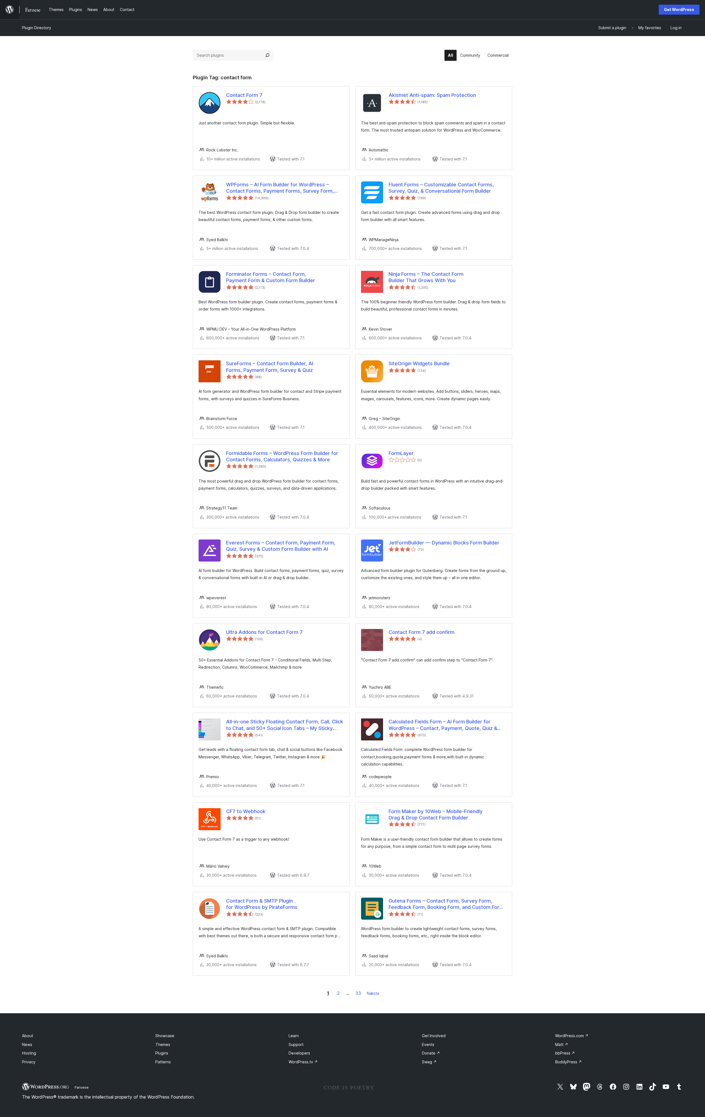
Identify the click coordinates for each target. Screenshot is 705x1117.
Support (296, 1044)
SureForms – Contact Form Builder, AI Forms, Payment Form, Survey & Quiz (269, 367)
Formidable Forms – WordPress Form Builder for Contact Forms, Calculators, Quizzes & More (282, 456)
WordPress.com (572, 1035)
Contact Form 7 (244, 95)
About (27, 1035)
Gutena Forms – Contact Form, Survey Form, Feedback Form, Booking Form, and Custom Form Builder (446, 904)
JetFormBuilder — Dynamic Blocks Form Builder (444, 543)
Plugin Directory (36, 27)
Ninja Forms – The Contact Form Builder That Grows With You (426, 277)
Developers (299, 1053)
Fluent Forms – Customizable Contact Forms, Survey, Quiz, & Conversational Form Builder (441, 188)
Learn (294, 1035)
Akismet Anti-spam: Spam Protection (432, 95)
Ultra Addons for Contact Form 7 (264, 632)
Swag (429, 1061)
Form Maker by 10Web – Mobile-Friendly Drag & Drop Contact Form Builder (435, 814)
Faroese (82, 1087)
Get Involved (434, 1035)
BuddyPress (568, 1061)
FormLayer (401, 453)
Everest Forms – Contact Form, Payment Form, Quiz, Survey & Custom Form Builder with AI (280, 546)
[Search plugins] (267, 55)
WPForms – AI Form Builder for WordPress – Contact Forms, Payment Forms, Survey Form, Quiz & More (280, 188)
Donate (431, 1053)
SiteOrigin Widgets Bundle (419, 363)
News (27, 1044)
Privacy (29, 1061)
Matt (561, 1044)
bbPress (565, 1053)
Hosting (29, 1053)
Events (428, 1044)
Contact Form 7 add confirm (421, 632)
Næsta (373, 993)
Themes (162, 1044)
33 (358, 993)
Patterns (163, 1061)
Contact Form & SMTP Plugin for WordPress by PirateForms (261, 904)
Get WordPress (679, 9)
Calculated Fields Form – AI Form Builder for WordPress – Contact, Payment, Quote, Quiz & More (443, 725)
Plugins (161, 1053)
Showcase (164, 1035)
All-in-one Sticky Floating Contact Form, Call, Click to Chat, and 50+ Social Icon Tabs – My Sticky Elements (284, 725)
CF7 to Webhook (245, 811)
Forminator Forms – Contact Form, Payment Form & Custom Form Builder (270, 277)
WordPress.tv (303, 1061)
